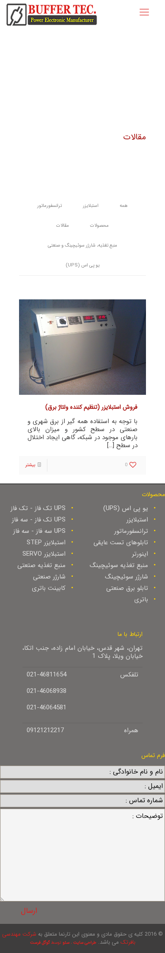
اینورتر (140, 554)
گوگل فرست (40, 942)
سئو (66, 942)
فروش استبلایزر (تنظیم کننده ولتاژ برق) (91, 407)
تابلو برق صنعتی (127, 588)
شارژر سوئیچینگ (126, 577)
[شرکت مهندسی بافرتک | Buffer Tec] (51, 13)
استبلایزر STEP (46, 543)
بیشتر (30, 465)
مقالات (62, 225)
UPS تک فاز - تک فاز (38, 508)
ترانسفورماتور (49, 205)
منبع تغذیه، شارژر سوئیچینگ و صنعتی (82, 245)
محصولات (99, 225)
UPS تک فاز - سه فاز (39, 520)
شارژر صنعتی (49, 577)
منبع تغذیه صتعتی (41, 565)
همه (124, 205)
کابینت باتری (49, 588)
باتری (141, 600)
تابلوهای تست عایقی (121, 543)
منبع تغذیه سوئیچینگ (119, 565)
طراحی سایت (84, 942)
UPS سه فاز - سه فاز (39, 531)
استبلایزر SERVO (44, 554)
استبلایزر (91, 205)
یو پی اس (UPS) (82, 265)
